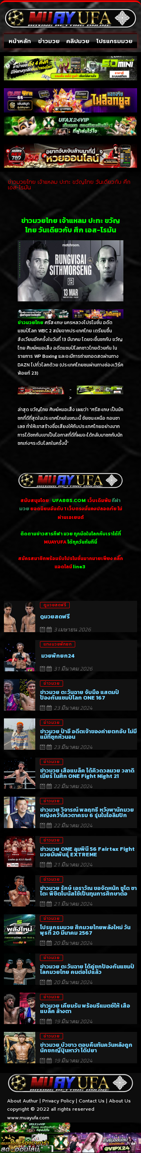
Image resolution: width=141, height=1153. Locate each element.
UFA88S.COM (69, 500)
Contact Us (92, 1100)
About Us (120, 1100)
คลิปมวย (77, 41)
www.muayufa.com (28, 1117)
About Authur (22, 1100)
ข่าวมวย (49, 41)
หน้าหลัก (20, 41)
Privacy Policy (58, 1100)
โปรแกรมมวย (114, 41)
